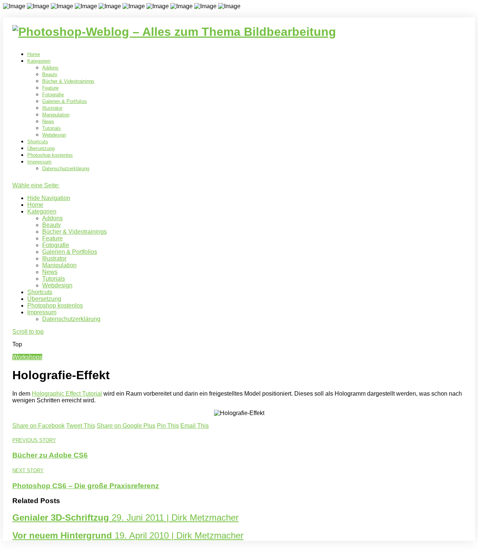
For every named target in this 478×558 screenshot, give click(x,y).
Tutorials (51, 128)
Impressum (39, 162)
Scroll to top (28, 331)
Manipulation (55, 115)
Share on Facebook (38, 426)
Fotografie (53, 94)
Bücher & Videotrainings (68, 81)
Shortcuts (37, 141)
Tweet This (80, 426)
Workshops (27, 357)
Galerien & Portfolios (64, 101)
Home (33, 54)
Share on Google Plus (126, 426)
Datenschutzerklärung (65, 168)
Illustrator (52, 108)
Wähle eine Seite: (35, 185)
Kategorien (38, 61)
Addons (50, 68)
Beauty (50, 74)
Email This (194, 426)
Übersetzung (41, 148)
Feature (50, 88)
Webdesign (54, 135)
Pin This (168, 426)
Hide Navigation (48, 198)
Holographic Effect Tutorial (67, 393)
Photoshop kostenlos (50, 155)
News (48, 121)
